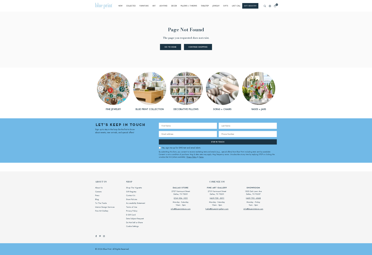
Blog (97, 199)
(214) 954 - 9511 (181, 198)
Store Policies (131, 199)
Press (97, 195)
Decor (174, 6)
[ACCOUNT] (269, 6)
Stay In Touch (217, 142)
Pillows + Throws (189, 6)
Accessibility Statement (135, 203)
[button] (275, 6)
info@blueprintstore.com (181, 209)
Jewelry (216, 6)
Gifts (225, 6)
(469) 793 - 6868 (253, 198)
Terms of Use (131, 207)
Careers (98, 191)
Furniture (144, 6)
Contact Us (130, 195)
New (120, 6)
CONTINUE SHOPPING (198, 47)
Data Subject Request (135, 218)
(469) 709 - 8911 (217, 198)
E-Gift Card (131, 214)
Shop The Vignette (134, 187)
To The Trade (101, 203)
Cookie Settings (132, 226)
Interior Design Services (105, 207)
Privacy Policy (192, 157)
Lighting (163, 6)
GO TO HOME (170, 47)
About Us (99, 187)
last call (236, 6)
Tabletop (205, 6)
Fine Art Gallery (101, 210)
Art (154, 6)
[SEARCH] (264, 6)
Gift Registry (250, 6)
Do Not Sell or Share (134, 222)
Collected (131, 6)
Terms (201, 157)
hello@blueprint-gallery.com (216, 209)
